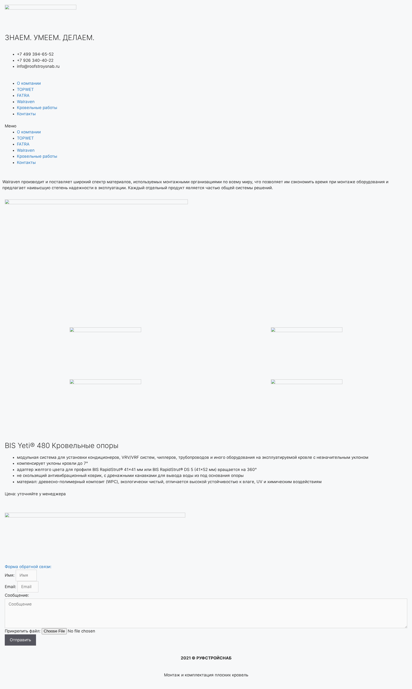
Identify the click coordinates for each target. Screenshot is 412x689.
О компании (29, 83)
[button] (206, 126)
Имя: (10, 575)
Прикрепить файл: (23, 631)
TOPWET (25, 89)
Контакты (26, 113)
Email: (11, 586)
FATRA (23, 95)
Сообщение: (17, 595)
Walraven (26, 101)
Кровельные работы (37, 107)
